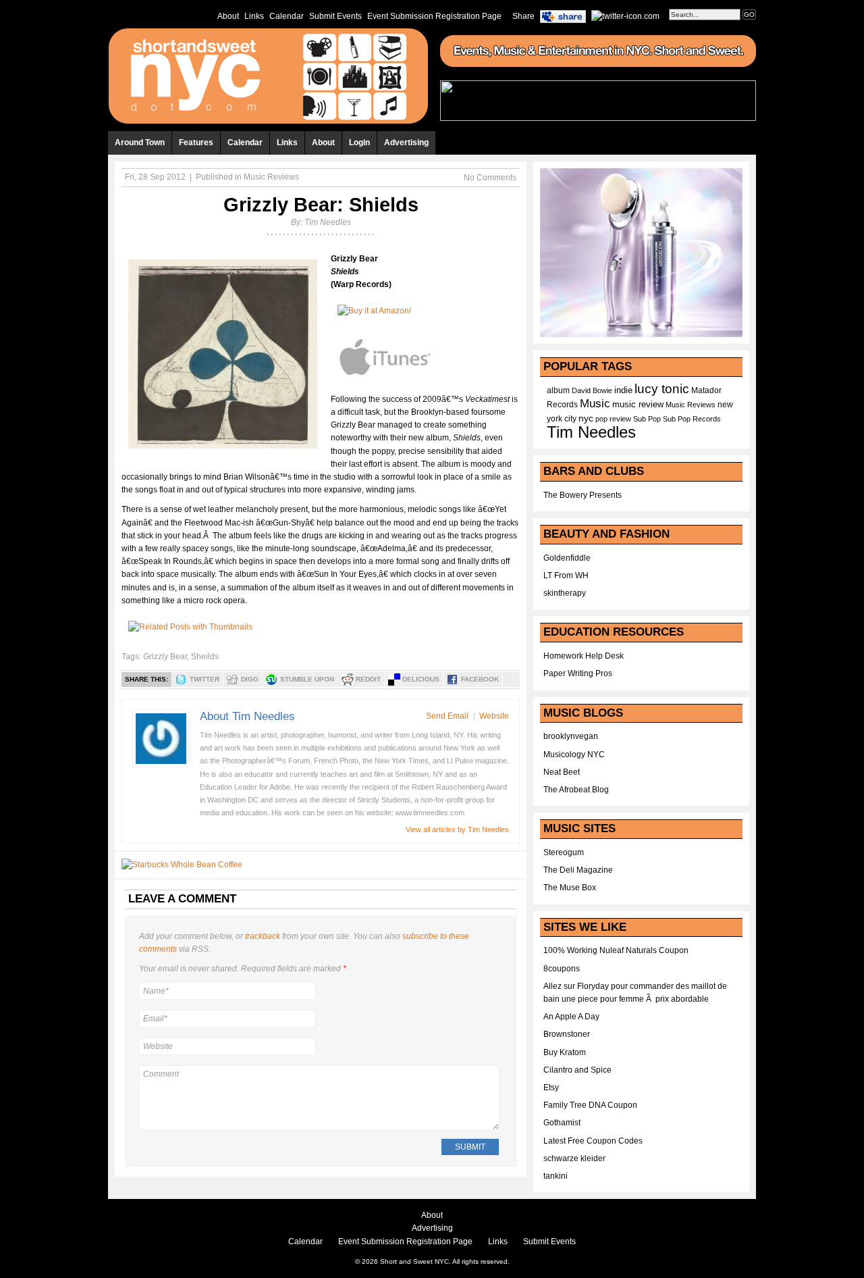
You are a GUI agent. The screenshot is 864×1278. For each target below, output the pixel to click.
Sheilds (205, 656)
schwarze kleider (574, 1158)
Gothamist (561, 1122)
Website (494, 716)
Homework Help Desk (583, 656)
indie (623, 390)
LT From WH (566, 575)
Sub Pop (647, 419)
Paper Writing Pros (577, 673)
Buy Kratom (564, 1052)
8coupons (561, 968)
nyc (585, 418)
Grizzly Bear (165, 656)
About (228, 16)
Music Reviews (271, 177)
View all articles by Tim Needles (457, 829)
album (558, 390)
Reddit (368, 679)
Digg (250, 679)
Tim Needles (327, 222)
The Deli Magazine (578, 870)
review (620, 419)
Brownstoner (566, 1034)
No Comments (490, 177)
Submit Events (335, 16)
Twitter (204, 679)
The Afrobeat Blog (576, 789)
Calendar (286, 16)
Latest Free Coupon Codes (593, 1141)
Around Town (140, 142)
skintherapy (564, 593)
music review (638, 404)
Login (359, 142)
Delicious (420, 679)
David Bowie (592, 390)
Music (595, 403)
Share (523, 16)
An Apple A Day (571, 1016)
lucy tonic (661, 389)
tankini (555, 1176)
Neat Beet (561, 772)
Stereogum (563, 852)
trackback (262, 936)
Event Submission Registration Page (434, 16)
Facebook (480, 679)
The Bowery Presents (582, 495)
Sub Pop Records (692, 419)
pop (601, 419)
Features (196, 142)
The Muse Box (569, 887)
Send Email (447, 716)
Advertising (406, 142)
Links (254, 16)
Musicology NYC (574, 754)
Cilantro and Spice (577, 1070)
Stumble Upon (307, 679)
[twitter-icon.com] (625, 15)
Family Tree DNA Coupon (590, 1105)
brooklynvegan (570, 736)
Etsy (551, 1087)
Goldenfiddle (567, 558)
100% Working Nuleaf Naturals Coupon (615, 950)
